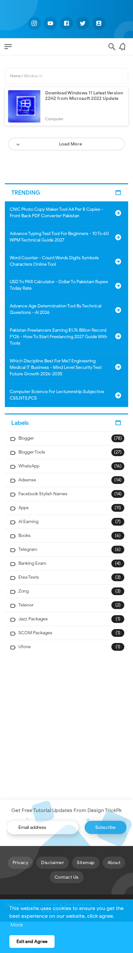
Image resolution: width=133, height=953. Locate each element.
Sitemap (86, 862)
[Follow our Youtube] (50, 23)
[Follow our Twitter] (82, 23)
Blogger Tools (31, 452)
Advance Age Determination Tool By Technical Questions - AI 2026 (55, 309)
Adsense (27, 480)
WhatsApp (28, 466)
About (114, 862)
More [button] (16, 925)
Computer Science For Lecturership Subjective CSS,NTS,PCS (57, 395)
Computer (54, 118)
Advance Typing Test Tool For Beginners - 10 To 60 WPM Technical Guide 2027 (59, 237)
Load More (70, 144)
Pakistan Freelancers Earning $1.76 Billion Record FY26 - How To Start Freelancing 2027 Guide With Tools (58, 336)
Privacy (20, 862)
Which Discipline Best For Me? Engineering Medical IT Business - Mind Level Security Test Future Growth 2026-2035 (56, 367)
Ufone (24, 646)
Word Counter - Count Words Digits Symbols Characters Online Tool (54, 261)
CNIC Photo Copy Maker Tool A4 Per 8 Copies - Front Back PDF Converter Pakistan (56, 213)
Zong (23, 591)
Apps (23, 507)
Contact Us (67, 877)
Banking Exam (32, 563)
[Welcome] (123, 49)
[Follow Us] (98, 23)
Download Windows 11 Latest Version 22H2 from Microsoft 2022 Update (84, 95)
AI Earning (28, 521)
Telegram (27, 549)
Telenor (26, 605)
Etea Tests (28, 577)
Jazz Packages (33, 619)
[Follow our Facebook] (66, 23)
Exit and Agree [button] (31, 941)
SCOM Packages (35, 633)
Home (15, 75)
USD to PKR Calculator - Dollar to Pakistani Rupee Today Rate (59, 285)
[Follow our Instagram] (34, 23)
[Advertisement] (66, 726)
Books (24, 535)
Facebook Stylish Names (42, 494)
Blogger (26, 438)
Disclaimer (52, 862)
